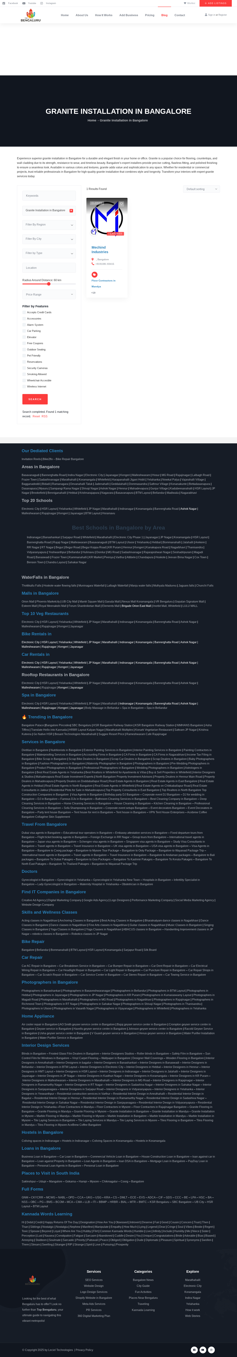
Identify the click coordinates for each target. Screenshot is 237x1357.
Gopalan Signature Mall (189, 601)
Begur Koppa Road (94, 547)
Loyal (56, 1231)
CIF (160, 1197)
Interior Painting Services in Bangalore (157, 750)
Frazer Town (29, 479)
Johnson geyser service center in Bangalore (155, 1028)
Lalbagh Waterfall (117, 585)
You (138, 1235)
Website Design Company (38, 904)
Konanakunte (178, 483)
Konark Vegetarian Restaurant (153, 729)
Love (98, 1244)
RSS (45, 416)
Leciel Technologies (60, 1349)
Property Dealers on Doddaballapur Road (81, 781)
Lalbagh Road (201, 475)
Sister (205, 1231)
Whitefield (104, 479)
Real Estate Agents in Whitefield (114, 785)
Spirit (89, 1244)
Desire (130, 1235)
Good (164, 1222)
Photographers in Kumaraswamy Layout (166, 995)
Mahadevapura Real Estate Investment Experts (65, 776)
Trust (197, 1222)
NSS (25, 1201)
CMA (79, 1201)
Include (167, 1231)
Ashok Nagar (108, 488)
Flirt (95, 1231)
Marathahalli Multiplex (119, 729)
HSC (202, 1197)
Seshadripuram (182, 552)
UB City (199, 1201)
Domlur (100, 552)
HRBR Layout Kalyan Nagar (86, 729)
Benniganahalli (57, 492)
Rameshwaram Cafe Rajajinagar (147, 734)
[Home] (30, 15)
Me (188, 1231)
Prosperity (122, 1244)
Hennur (123, 488)
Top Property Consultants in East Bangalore (133, 790)
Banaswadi (43, 557)
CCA (80, 1197)
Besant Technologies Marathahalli (75, 734)
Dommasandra (138, 483)
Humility (179, 1231)
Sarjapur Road (71, 537)
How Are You (105, 1222)
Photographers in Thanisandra (182, 1003)
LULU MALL (190, 605)
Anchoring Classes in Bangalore (79, 920)
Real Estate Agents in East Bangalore (174, 781)
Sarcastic (68, 1240)
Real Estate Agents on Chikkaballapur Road (163, 785)
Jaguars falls (186, 585)
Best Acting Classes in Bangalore (122, 920)
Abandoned (105, 1235)
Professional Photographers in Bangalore (109, 767)
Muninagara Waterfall (91, 585)
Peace (104, 1240)
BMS (49, 1201)
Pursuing (108, 1244)
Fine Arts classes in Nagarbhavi (108, 925)
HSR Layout (202, 488)
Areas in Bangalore (41, 466)
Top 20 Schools (38, 500)
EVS (142, 1197)
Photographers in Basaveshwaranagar (86, 990)
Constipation (64, 1235)
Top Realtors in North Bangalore (181, 790)
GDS (169, 1197)
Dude (140, 1240)
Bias (200, 1235)
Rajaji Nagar (61, 542)
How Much (130, 1226)
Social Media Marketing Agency (194, 900)
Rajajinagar (183, 475)
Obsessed (121, 1222)
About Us (82, 15)
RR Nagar (33, 547)
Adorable (190, 1235)
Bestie (198, 1226)
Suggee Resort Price (111, 734)
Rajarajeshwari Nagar (157, 552)
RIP (69, 1244)
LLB (87, 1201)
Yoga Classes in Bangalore (67, 929)
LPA (193, 1197)
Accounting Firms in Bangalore (103, 754)
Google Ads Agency (96, 900)
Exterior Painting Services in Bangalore (108, 750)
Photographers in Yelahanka (188, 1008)
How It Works (103, 15)
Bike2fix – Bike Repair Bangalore (63, 459)
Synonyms (192, 1240)
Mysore (94, 1181)
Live (148, 1231)
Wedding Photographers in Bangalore (160, 767)
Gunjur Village (159, 488)
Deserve (147, 1222)
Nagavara (107, 492)
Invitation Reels (31, 459)
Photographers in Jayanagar (50, 995)
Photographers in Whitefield (152, 1008)
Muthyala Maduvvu (164, 585)
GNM (25, 1197)
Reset (36, 416)
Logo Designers (120, 900)
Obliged (115, 1240)
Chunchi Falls (204, 585)
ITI (94, 1201)
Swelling (47, 1244)
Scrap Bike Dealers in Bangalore (89, 758)
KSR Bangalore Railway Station (113, 725)
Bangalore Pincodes (57, 725)
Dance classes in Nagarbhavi (68, 925)
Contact (180, 15)
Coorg (124, 1181)
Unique (147, 1235)
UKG (89, 1197)
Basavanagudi (31, 475)
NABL (61, 1197)
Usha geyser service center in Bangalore (65, 1033)
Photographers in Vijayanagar (114, 1008)
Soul (180, 1226)
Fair (156, 1222)
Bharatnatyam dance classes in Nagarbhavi (171, 920)
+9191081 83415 (104, 264)
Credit (39, 1222)
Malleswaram (79, 542)
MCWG (50, 1197)
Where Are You (71, 1231)
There (25, 1244)
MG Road (167, 475)
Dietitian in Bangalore (35, 750)
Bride (179, 1235)
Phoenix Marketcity (48, 601)
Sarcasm (90, 1235)
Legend (152, 1226)
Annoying (27, 1240)
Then (205, 1222)
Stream (35, 1244)
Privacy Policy (84, 1349)
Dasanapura (29, 488)
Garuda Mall (112, 601)
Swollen (206, 1240)
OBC (34, 1201)
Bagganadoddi (31, 483)
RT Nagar (47, 547)
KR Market (95, 557)
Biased (209, 1235)
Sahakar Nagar (77, 562)
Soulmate (55, 1240)
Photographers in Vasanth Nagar (74, 1008)
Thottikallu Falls (31, 585)
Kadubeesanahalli (181, 488)
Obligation (128, 1240)
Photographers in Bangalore (151, 763)
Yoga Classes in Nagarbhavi (104, 929)
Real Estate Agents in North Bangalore (69, 785)
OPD (71, 1197)
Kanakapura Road (157, 547)
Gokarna (70, 1181)
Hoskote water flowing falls (59, 585)
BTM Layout (143, 492)
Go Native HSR (43, 734)
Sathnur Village (158, 483)
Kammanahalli (78, 557)
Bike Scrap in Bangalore (52, 758)
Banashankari (51, 537)
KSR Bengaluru (159, 1201)
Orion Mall (28, 601)
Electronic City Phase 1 (128, 537)
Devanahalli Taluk (81, 483)
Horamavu (108, 513)
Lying (142, 1226)
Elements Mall (111, 605)
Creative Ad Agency (34, 900)
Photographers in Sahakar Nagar (100, 1003)
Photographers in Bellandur (129, 990)
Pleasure (166, 1240)
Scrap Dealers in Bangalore (170, 758)
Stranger (60, 1244)
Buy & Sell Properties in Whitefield (170, 772)
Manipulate (102, 1226)
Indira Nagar (75, 475)
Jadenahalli (102, 483)
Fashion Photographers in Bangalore (62, 763)
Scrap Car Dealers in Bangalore (131, 758)
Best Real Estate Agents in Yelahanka (60, 772)
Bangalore (103, 259)
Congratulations (164, 1235)
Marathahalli (69, 479)
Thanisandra (195, 547)
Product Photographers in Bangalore (59, 767)
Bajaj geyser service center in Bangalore (142, 1024)
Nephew (75, 1226)
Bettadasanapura (199, 483)
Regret (209, 1226)
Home (65, 15)
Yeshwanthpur (57, 552)
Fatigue (78, 1235)
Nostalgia (62, 1226)
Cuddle (119, 1235)
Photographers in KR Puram (122, 995)
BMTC (143, 1201)
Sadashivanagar (49, 479)
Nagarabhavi (189, 492)
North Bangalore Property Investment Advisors (124, 776)
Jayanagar (111, 475)
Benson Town (35, 562)
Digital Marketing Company (65, 900)
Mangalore (55, 1181)
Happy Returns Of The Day (61, 1222)
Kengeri (125, 475)
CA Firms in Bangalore (138, 754)
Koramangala (87, 479)
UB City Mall (69, 601)
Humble (139, 1231)
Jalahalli (188, 542)
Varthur (120, 557)
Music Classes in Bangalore (184, 925)
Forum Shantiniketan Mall (84, 605)
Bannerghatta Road (54, 475)
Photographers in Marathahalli (59, 999)
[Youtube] (203, 1350)
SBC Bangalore (182, 1201)
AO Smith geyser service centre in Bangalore (87, 1024)
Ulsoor (130, 542)
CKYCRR (37, 1197)
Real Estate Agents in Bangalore (129, 781)
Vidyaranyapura (36, 552)
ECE (133, 1197)
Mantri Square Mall (91, 601)
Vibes (189, 1226)
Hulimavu (88, 552)
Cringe (171, 1226)
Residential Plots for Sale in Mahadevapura (77, 790)
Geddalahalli (119, 483)
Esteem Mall (29, 605)
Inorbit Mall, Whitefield (166, 605)
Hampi (83, 1181)
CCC (178, 1197)
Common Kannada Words (116, 1231)
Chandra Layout (56, 562)
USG (98, 1197)
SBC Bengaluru (81, 725)
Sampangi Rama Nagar (64, 488)
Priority (80, 1240)
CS (115, 1197)
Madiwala (173, 492)
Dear (162, 1226)
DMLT (123, 1197)
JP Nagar (94, 508)
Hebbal (72, 492)
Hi (23, 1222)
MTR (133, 1201)
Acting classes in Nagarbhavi (40, 920)
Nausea (49, 1235)
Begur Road (72, 547)
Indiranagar (127, 508)
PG (42, 1201)
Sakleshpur (29, 1181)
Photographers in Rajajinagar (172, 999)
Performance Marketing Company (152, 900)
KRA (107, 1197)
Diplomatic (152, 1240)
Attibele (131, 557)
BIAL (124, 1201)
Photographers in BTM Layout (166, 990)
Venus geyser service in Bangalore (160, 1033)
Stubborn (41, 1240)
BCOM (60, 1201)
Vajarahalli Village (192, 479)
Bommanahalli (172, 542)
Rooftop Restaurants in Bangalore (55, 674)
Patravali (92, 1240)
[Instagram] (211, 1350)
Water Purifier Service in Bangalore (61, 1037)
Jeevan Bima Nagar (180, 557)
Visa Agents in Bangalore (87, 794)
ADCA (151, 1197)
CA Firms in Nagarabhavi (169, 754)
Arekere (200, 542)
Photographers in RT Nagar (61, 1003)
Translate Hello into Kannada (49, 729)
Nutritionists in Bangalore (66, 750)
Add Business (128, 15)
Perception (28, 1235)
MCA (70, 1201)
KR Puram (114, 547)
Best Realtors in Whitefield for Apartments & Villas (116, 772)
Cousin (174, 1222)
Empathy (116, 1226)
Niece (196, 1231)
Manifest (87, 1226)
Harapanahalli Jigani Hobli (128, 479)
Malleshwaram (141, 475)
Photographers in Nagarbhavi (133, 999)
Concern (186, 1222)
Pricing (149, 15)
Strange (79, 1244)
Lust (39, 1235)
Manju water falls (140, 585)
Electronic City (94, 475)
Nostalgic (48, 1226)
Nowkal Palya (170, 479)
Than (25, 1226)
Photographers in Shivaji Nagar (141, 1003)
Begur (59, 547)
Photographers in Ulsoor (37, 1008)
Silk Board (150, 949)
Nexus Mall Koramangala (137, 601)
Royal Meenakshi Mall (52, 605)
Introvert (135, 1222)
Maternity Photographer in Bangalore (109, 763)
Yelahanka (153, 479)
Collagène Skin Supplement (52, 816)
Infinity (157, 1231)
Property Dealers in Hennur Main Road (178, 776)
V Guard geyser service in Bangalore (114, 1033)
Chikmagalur (110, 1181)
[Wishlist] (121, 204)
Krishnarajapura (89, 492)
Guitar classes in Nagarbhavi (147, 925)
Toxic (25, 1231)
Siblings (35, 1226)
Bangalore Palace (33, 725)
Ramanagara (60, 483)
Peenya (109, 557)
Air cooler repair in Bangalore (40, 1024)
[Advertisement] (118, 49)
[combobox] (49, 211)
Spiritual (179, 1240)
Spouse (35, 1231)
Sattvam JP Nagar (185, 729)
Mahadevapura (139, 488)
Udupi (42, 1181)
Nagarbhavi (178, 547)
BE (186, 1197)
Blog (164, 15)
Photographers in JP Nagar (86, 995)
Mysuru (43, 488)
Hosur (156, 475)
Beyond (46, 1231)
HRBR (114, 1201)
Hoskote (160, 557)
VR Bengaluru (164, 601)
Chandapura (145, 557)
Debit (30, 1222)
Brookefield (38, 492)
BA (209, 1197)
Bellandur (159, 492)
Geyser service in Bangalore (54, 1028)
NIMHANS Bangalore (190, 725)
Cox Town (200, 557)
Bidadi (46, 483)
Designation (87, 1222)
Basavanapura (125, 492)
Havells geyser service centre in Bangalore (100, 1028)
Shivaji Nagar (89, 488)
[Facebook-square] (194, 1350)
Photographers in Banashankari (41, 990)
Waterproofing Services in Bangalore (59, 754)
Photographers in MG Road (96, 999)
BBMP (103, 1201)
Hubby (87, 1231)
